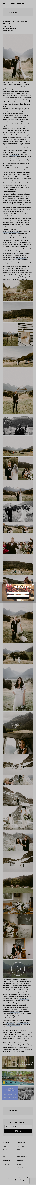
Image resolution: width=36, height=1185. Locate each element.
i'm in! (18, 598)
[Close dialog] (33, 584)
